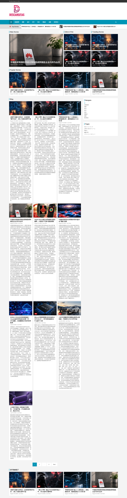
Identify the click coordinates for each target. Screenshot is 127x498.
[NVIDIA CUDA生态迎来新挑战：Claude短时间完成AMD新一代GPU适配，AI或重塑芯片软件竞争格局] (20, 308)
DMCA (85, 130)
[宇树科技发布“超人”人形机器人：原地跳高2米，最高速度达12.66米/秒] (69, 108)
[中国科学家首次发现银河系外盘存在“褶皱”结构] (69, 211)
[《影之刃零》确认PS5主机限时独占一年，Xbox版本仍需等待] (45, 108)
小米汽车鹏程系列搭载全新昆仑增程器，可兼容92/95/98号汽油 (69, 318)
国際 (23, 22)
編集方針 (86, 132)
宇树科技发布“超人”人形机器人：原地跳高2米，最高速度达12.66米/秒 (76, 91)
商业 (60, 313)
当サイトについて (88, 126)
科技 (38, 22)
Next (54, 464)
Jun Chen (21, 64)
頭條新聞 (17, 22)
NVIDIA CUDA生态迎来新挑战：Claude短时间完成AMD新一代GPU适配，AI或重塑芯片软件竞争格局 (20, 320)
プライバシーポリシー (89, 134)
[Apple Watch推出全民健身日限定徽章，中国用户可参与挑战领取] (45, 211)
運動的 (44, 22)
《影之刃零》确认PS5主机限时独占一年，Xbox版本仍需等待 (76, 62)
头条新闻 (13, 59)
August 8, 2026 (14, 64)
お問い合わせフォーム (89, 128)
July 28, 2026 (13, 324)
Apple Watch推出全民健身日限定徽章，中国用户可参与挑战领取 (44, 220)
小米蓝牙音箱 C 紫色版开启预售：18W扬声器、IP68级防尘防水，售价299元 (20, 409)
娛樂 (50, 22)
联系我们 (56, 22)
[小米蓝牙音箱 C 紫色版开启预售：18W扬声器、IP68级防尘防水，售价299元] (20, 398)
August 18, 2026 (69, 48)
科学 (33, 22)
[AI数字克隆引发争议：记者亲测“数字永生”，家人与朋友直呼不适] (20, 108)
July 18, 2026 (13, 412)
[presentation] (60, 32)
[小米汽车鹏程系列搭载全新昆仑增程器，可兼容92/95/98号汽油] (69, 308)
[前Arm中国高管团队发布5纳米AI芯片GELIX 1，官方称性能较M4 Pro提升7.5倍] (45, 308)
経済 (28, 22)
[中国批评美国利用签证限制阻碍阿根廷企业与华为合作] (20, 211)
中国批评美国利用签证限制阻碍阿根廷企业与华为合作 (35, 62)
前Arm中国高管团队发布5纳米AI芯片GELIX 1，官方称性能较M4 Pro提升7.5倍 (44, 319)
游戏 (66, 59)
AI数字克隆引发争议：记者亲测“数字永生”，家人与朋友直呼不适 (77, 45)
